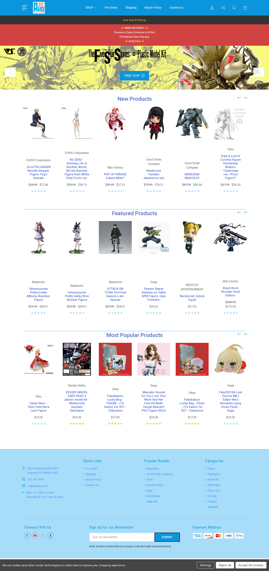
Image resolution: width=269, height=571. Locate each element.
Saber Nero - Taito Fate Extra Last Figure (38, 407)
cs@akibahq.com (37, 486)
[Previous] (10, 72)
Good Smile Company (160, 474)
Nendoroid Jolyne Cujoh (192, 297)
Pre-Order (110, 7)
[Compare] (223, 10)
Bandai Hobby (155, 485)
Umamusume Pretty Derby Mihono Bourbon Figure (38, 294)
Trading (212, 501)
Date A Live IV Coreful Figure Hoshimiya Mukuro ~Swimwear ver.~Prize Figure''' (231, 167)
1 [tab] (132, 84)
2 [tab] (136, 84)
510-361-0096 (35, 479)
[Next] (258, 72)
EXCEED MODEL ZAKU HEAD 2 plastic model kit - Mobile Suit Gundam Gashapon (77, 401)
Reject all (225, 565)
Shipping (131, 7)
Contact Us (177, 7)
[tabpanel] (134, 68)
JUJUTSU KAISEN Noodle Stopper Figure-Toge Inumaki (38, 172)
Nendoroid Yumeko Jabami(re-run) (153, 174)
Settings (205, 565)
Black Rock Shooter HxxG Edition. (230, 291)
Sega (150, 490)
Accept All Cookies (251, 565)
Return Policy (153, 7)
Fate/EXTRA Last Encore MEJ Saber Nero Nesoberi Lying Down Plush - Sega (230, 401)
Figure (211, 468)
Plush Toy (213, 490)
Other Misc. (214, 485)
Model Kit (213, 479)
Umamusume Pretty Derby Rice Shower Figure (77, 296)
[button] (134, 20)
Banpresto (153, 468)
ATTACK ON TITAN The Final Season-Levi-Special (115, 294)
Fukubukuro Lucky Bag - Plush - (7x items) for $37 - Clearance (192, 405)
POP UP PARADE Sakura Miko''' (115, 176)
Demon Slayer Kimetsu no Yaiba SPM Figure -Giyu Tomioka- (154, 294)
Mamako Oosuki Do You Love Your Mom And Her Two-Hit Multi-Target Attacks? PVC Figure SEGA (153, 401)
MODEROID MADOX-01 (192, 176)
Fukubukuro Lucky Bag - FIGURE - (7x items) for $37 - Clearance (115, 403)
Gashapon (214, 474)
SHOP (89, 7)
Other (150, 479)
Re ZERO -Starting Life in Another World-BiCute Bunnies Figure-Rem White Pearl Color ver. (77, 169)
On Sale (212, 496)
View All (152, 501)
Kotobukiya (153, 496)
